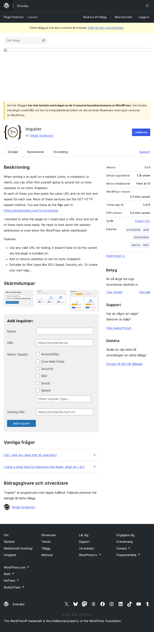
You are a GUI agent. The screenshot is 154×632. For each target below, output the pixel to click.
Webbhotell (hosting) (18, 548)
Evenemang (124, 541)
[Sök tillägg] (43, 40)
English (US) (142, 221)
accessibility (133, 229)
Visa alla (144, 292)
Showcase (48, 535)
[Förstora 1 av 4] (28, 295)
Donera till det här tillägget (124, 364)
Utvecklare (86, 548)
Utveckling (60, 152)
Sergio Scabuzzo (41, 135)
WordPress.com (16, 567)
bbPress (11, 580)
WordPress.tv (90, 555)
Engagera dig (125, 535)
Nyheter (9, 541)
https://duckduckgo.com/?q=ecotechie (31, 210)
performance (141, 237)
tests (146, 245)
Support (144, 152)
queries (135, 245)
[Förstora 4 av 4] (94, 319)
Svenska (18, 604)
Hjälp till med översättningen (106, 27)
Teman (46, 541)
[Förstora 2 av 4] (61, 295)
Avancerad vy (115, 256)
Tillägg (45, 548)
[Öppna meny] (148, 5)
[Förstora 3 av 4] (94, 295)
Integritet (10, 555)
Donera (123, 548)
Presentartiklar (128, 555)
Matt (9, 574)
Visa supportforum (118, 328)
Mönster (47, 555)
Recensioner (35, 152)
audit (146, 229)
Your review (114, 292)
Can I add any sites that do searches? (30, 455)
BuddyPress (14, 587)
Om (6, 535)
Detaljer (13, 152)
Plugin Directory (14, 17)
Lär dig (83, 535)
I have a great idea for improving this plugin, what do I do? (44, 467)
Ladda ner (141, 132)
